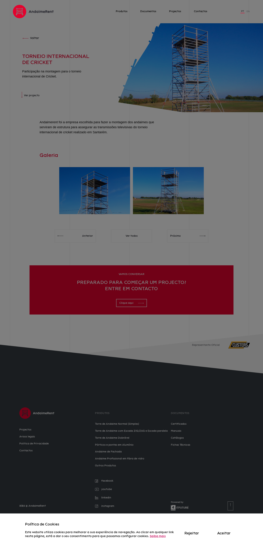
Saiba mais (158, 536)
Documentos (148, 11)
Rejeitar (191, 533)
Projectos (175, 11)
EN (248, 11)
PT (242, 11)
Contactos (200, 11)
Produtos (121, 11)
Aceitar (223, 533)
